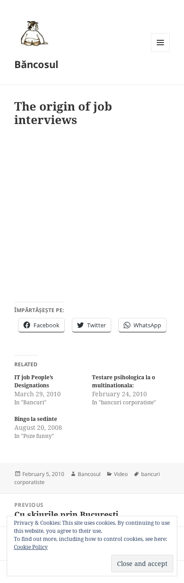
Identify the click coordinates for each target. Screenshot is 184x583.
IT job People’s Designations (33, 381)
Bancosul (89, 474)
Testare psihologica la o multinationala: (123, 381)
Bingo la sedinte (35, 419)
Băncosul (36, 64)
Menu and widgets (160, 51)
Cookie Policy (31, 547)
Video (121, 474)
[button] (33, 33)
